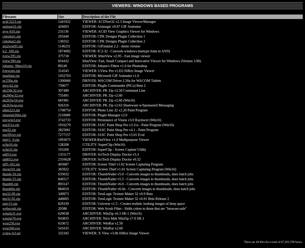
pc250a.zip (10, 81)
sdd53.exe (9, 154)
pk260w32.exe (12, 95)
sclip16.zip (10, 144)
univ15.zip (9, 204)
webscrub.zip (11, 208)
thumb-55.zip (11, 179)
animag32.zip (11, 26)
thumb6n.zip (11, 189)
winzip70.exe (11, 218)
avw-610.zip (11, 31)
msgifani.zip (11, 76)
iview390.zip (11, 61)
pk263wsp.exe (12, 105)
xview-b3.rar (11, 233)
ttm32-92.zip (11, 199)
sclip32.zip (10, 149)
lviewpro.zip (11, 71)
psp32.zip (9, 130)
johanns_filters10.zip (17, 66)
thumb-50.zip (11, 174)
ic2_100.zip (10, 51)
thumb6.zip (10, 184)
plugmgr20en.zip (14, 115)
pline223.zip (11, 110)
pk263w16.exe (12, 100)
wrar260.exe (11, 228)
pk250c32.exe (12, 90)
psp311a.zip (10, 125)
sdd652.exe (10, 159)
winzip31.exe (11, 213)
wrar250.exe (11, 223)
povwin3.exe (11, 120)
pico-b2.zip (10, 85)
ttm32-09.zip (11, 194)
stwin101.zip (11, 169)
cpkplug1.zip (11, 36)
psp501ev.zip (11, 135)
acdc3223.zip (11, 21)
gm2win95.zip (12, 46)
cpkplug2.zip (11, 41)
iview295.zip (11, 56)
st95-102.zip (11, 164)
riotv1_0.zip (10, 140)
